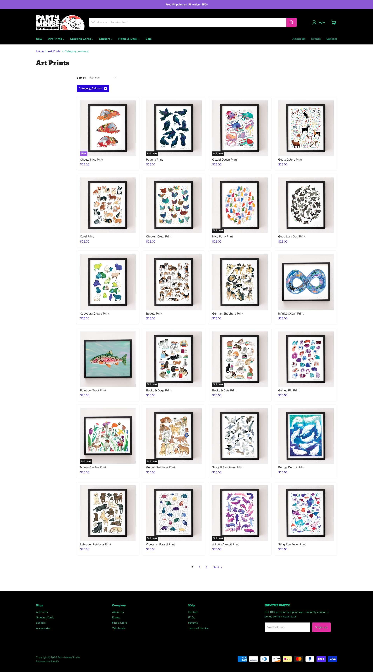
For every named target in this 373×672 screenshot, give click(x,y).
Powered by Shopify (47, 661)
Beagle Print (154, 314)
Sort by (81, 77)
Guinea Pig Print (288, 390)
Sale (149, 39)
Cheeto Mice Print (91, 160)
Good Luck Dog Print (291, 236)
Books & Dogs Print (158, 390)
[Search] (291, 22)
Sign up (321, 627)
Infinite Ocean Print (290, 314)
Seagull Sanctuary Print (227, 467)
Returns (193, 623)
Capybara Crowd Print (94, 314)
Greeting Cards (81, 39)
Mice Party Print (222, 236)
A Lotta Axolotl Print (225, 544)
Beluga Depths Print (291, 467)
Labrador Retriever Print (95, 544)
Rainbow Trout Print (93, 390)
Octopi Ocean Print (224, 160)
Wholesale (118, 628)
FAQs (191, 617)
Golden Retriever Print (160, 467)
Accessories (43, 628)
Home (40, 51)
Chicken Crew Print (158, 236)
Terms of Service (198, 628)
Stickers (105, 39)
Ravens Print (154, 160)
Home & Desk (128, 39)
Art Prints (55, 39)
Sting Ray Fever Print (292, 544)
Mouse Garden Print (93, 467)
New (39, 39)
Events (316, 39)
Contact (331, 39)
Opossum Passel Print (160, 544)
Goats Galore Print (290, 160)
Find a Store (119, 623)
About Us (298, 39)
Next (216, 567)
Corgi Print (87, 236)
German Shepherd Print (227, 314)
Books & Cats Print (224, 390)
